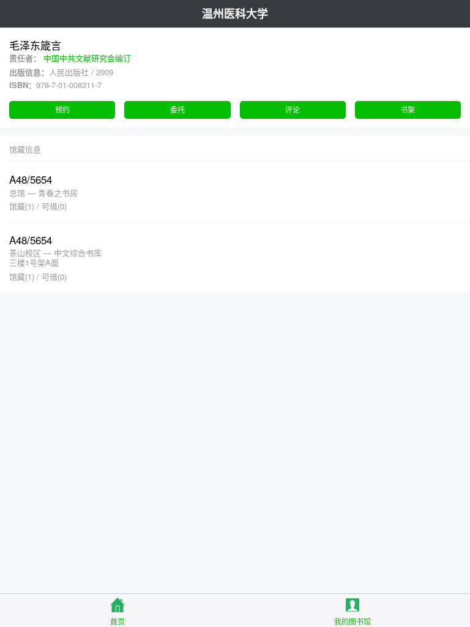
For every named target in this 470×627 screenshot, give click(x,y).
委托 (177, 109)
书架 (407, 109)
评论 (292, 109)
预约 (62, 109)
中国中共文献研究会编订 (87, 58)
